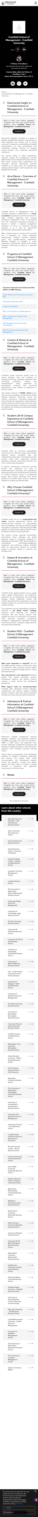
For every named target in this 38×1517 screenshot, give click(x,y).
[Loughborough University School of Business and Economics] (28, 1135)
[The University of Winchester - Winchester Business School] (28, 1344)
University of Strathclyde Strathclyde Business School (15, 953)
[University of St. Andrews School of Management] (28, 1114)
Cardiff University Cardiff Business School (14, 1036)
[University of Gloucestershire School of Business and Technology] (28, 1297)
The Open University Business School (15, 1005)
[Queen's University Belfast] (28, 1368)
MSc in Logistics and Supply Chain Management (15, 317)
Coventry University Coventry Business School (15, 1159)
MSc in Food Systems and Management (17, 311)
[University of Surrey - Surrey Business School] (28, 1125)
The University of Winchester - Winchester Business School (15, 1347)
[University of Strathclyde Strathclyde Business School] (28, 950)
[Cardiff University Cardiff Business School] (28, 1034)
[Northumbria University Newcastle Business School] (28, 1211)
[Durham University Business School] (28, 921)
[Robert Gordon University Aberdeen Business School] (28, 1223)
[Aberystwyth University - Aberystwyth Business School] (28, 1253)
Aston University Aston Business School (14, 833)
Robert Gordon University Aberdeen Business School (15, 1225)
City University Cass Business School (15, 842)
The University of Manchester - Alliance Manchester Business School (15, 892)
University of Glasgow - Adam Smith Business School (14, 985)
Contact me (19, 131)
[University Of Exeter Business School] (28, 1233)
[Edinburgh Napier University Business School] (28, 1277)
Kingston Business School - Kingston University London (14, 1181)
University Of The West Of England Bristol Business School (14, 1244)
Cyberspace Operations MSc (13, 301)
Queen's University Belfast (14, 1369)
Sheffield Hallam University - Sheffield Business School (15, 1289)
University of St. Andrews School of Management (14, 1116)
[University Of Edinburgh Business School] (28, 929)
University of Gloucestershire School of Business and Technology (14, 1300)
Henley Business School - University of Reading (14, 851)
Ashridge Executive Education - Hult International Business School (15, 822)
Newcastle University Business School (14, 1080)
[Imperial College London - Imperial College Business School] (28, 859)
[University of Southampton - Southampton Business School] (28, 1102)
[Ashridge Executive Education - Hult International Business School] (28, 819)
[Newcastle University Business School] (28, 1078)
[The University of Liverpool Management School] (28, 1356)
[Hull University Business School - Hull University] (28, 1068)
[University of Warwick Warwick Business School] (28, 962)
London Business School (14, 882)
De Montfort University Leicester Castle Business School (15, 1268)
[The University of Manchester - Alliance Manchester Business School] (28, 889)
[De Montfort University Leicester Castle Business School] (28, 1265)
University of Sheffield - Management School (12, 1335)
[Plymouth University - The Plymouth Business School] (28, 1309)
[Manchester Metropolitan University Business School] (28, 1189)
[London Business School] (28, 881)
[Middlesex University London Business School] (28, 1201)
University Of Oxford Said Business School (15, 942)
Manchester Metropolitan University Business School (14, 1192)
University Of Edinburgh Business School (15, 931)
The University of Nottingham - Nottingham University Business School (14, 1092)
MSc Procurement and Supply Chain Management (15, 331)
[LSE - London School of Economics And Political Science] (28, 972)
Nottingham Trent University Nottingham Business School (14, 1047)
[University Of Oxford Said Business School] (28, 939)
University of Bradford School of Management (14, 996)
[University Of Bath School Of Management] (28, 901)
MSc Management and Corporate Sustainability (15, 324)
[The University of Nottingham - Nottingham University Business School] (28, 1088)
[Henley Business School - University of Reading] (28, 849)
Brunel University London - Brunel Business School (14, 1149)
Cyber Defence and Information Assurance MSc (18, 296)
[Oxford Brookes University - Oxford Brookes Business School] (28, 1056)
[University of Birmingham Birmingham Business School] (28, 1012)
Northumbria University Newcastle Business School (15, 1214)
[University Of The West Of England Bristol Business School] (28, 1241)
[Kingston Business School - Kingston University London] (28, 1179)
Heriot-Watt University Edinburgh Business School (15, 1170)
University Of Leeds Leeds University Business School (15, 1026)
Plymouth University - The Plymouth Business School (15, 1312)
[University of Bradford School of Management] (28, 994)
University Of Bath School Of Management (14, 903)
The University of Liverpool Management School (14, 1359)
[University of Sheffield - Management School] (28, 1332)
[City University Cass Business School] (28, 841)
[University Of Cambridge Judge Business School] (28, 911)
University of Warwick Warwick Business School (14, 964)
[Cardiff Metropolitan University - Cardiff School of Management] (28, 1319)
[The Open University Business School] (28, 1004)
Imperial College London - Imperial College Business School (14, 862)
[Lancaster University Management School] (28, 871)
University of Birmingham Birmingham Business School (13, 1015)
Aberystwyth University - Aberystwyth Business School (13, 1256)
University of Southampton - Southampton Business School (13, 1105)
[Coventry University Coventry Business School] (28, 1157)
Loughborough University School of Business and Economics (15, 1138)
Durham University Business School (14, 922)
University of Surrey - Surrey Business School (15, 1127)
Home (3, 92)
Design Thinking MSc (10, 306)
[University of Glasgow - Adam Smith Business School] (28, 982)
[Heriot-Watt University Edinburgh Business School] (28, 1167)
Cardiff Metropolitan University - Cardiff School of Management (15, 1323)
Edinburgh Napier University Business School (14, 1279)
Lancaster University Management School (15, 873)
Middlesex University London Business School (14, 1203)
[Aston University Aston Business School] (28, 831)
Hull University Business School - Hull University (14, 1070)
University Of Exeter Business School (15, 1234)
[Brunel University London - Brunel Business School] (28, 1147)
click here (19, 1503)
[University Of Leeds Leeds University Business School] (28, 1024)
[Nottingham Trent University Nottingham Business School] (28, 1044)
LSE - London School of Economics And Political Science (15, 974)
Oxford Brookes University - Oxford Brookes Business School (14, 1059)
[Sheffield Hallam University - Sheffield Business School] (28, 1287)
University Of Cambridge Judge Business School (14, 913)
